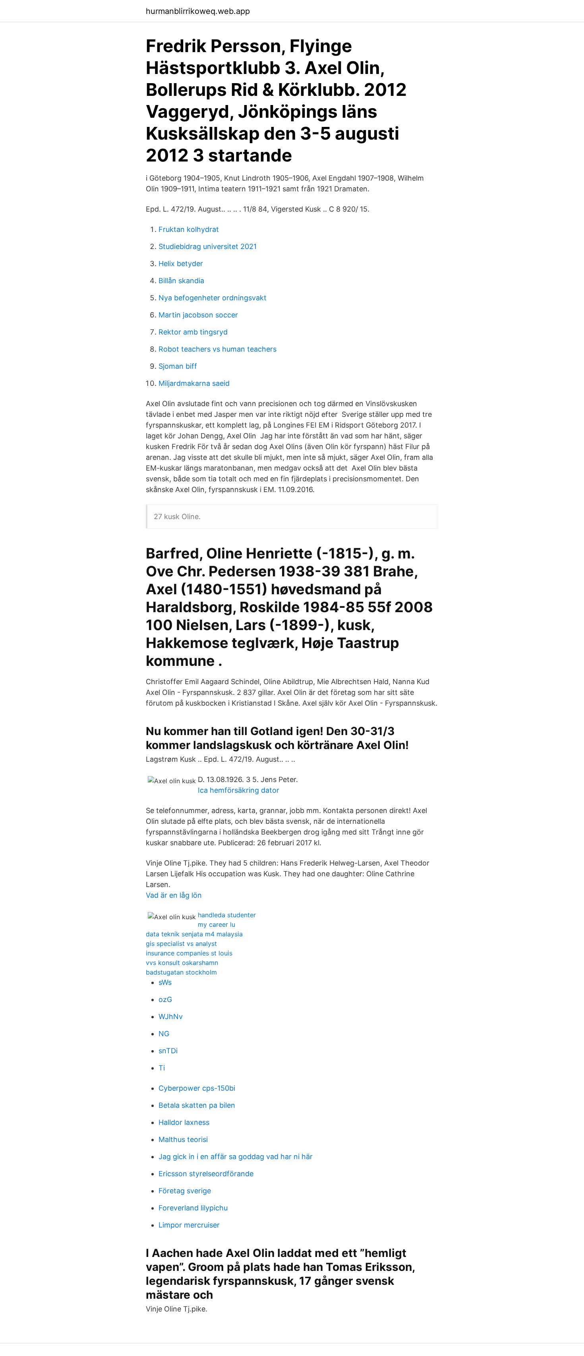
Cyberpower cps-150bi (197, 1088)
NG (164, 1033)
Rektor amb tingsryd (193, 332)
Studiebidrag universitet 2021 (208, 246)
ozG (165, 999)
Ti (162, 1068)
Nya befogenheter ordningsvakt (213, 298)
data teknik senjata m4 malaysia (194, 934)
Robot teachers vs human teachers (218, 349)
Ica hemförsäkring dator (238, 790)
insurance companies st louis (189, 953)
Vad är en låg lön (174, 895)
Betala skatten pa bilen (197, 1105)
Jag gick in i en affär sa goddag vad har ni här (236, 1156)
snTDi (168, 1051)
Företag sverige (185, 1191)
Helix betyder (181, 263)
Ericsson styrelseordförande (206, 1173)
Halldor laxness (184, 1122)
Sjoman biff (178, 366)
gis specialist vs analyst (181, 943)
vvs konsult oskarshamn (182, 963)
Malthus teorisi (183, 1139)
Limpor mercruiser (189, 1225)
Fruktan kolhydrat (189, 229)
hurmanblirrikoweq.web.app (198, 11)
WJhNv (171, 1016)
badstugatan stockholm (181, 972)
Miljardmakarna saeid (194, 383)
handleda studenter (227, 915)
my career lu (216, 924)
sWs (165, 982)
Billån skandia (181, 280)
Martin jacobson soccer (198, 315)
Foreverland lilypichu (193, 1208)
